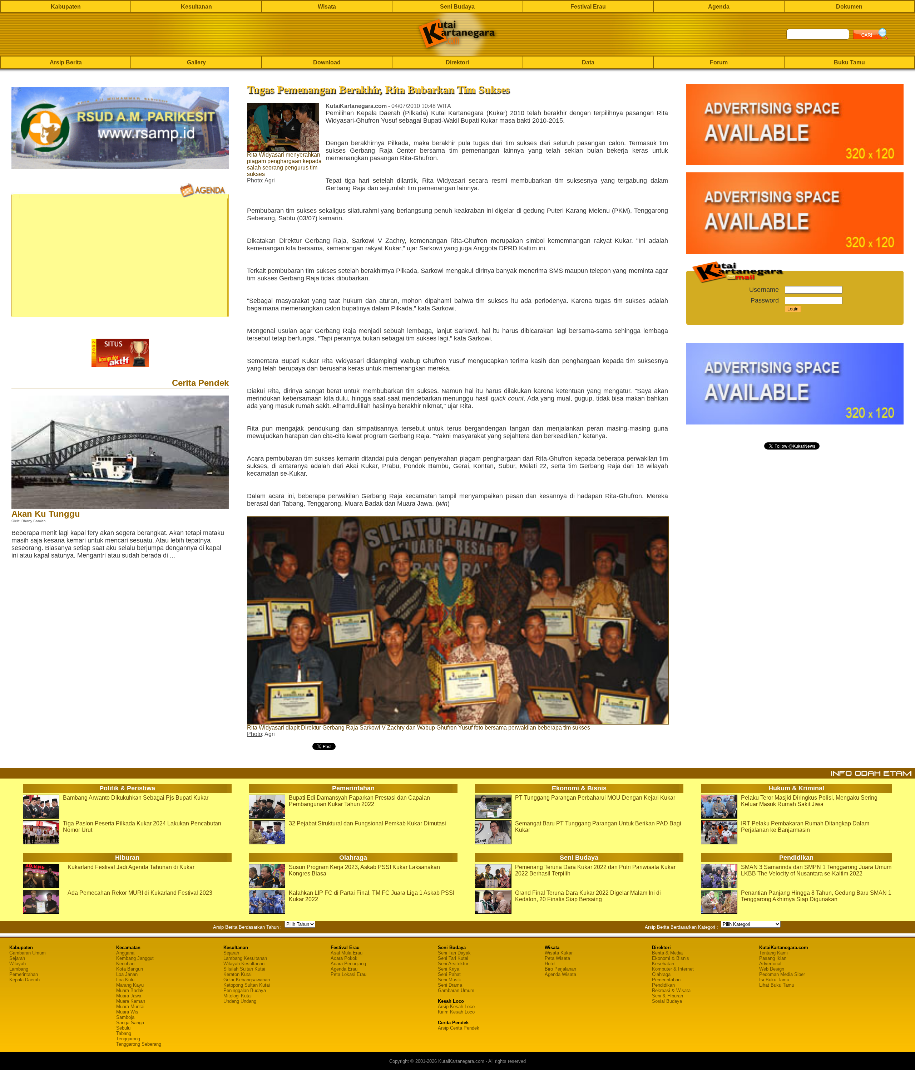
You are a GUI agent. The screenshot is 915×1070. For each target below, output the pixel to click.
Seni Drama (450, 985)
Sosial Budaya (667, 1001)
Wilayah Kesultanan (243, 963)
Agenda (718, 7)
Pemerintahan (23, 974)
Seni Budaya (457, 7)
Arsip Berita (66, 62)
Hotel (550, 963)
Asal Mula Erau (346, 953)
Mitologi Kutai (237, 995)
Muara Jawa (128, 995)
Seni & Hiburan (667, 995)
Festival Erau (588, 7)
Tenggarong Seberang (138, 1044)
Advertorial (770, 963)
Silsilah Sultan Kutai (244, 969)
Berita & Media (667, 953)
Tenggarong (128, 1038)
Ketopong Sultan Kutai (246, 985)
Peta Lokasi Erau (348, 974)
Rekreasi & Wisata (671, 990)
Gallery (196, 62)
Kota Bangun (129, 969)
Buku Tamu (849, 62)
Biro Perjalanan (560, 969)
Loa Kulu (125, 979)
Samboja (125, 1017)
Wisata (327, 7)
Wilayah (17, 963)
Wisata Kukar (559, 953)
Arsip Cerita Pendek (458, 1028)
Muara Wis (127, 1012)
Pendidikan (663, 985)
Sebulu (123, 1028)
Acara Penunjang (348, 963)
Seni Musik (449, 979)
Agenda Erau (344, 969)
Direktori (457, 62)
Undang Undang (239, 1001)
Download (327, 62)
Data (588, 62)
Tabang (123, 1033)
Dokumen (849, 7)
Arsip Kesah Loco (456, 1006)
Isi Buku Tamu (774, 979)
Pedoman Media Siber (782, 974)
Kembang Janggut (135, 958)
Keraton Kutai (237, 974)
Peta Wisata (557, 958)
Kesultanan (196, 7)
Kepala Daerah (24, 979)
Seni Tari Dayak (454, 953)
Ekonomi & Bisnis (670, 958)
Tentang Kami (773, 953)
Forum (719, 62)
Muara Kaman (130, 1001)
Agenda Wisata (560, 974)
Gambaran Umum (27, 953)
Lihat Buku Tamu (776, 985)
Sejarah (17, 958)
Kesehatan (663, 963)
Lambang (18, 969)
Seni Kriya (448, 969)
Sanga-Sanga (130, 1022)
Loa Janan (127, 974)
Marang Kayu (130, 985)
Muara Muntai (130, 1006)
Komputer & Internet (673, 969)
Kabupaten (66, 7)
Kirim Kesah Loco (456, 1012)
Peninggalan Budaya (244, 990)
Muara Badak (130, 990)
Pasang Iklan (772, 958)
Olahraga (661, 974)
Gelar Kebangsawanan (246, 979)
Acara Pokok (344, 958)
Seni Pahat (449, 974)
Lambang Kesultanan (245, 958)
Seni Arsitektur (453, 963)
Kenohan (125, 963)
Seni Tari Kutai (453, 958)
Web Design (771, 969)
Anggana (125, 953)
